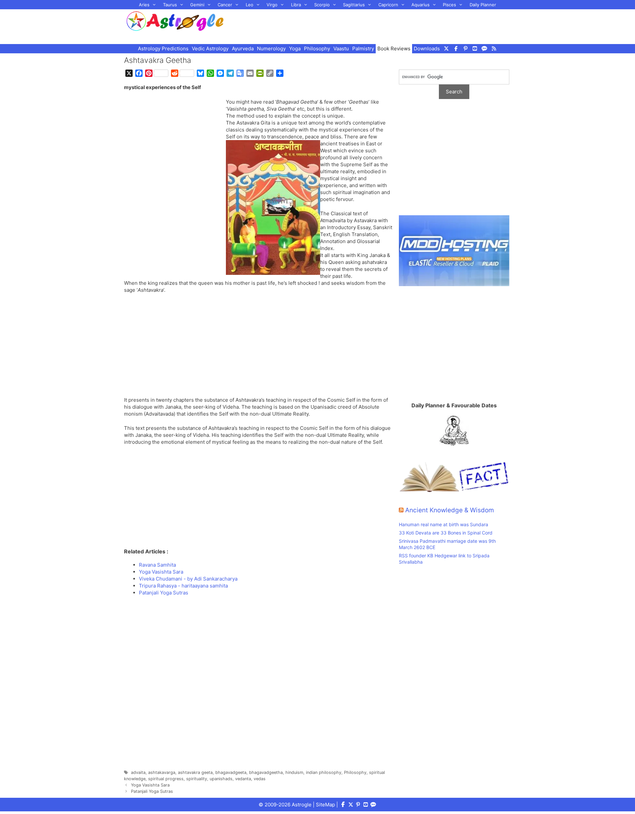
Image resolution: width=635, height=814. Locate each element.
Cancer (225, 4)
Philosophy (317, 48)
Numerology (271, 48)
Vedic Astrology (210, 48)
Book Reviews (393, 48)
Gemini (197, 4)
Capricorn (388, 4)
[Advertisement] (375, 26)
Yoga (295, 48)
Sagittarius (354, 4)
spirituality (196, 778)
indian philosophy (323, 772)
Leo (249, 4)
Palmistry (363, 48)
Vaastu (341, 48)
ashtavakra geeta (195, 772)
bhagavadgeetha (266, 772)
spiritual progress (166, 778)
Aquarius (420, 4)
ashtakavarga (161, 772)
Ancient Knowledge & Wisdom (449, 510)
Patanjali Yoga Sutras (152, 791)
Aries (144, 4)
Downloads (427, 48)
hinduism (294, 772)
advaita (138, 772)
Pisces (449, 4)
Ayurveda (243, 48)
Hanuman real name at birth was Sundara (443, 524)
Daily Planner (483, 4)
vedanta (243, 778)
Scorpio (322, 4)
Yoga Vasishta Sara (150, 785)
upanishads (221, 778)
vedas (260, 778)
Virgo (272, 4)
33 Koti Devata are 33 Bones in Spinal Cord (445, 532)
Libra (296, 4)
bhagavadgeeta (230, 772)
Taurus (170, 4)
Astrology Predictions (163, 48)
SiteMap (325, 804)
